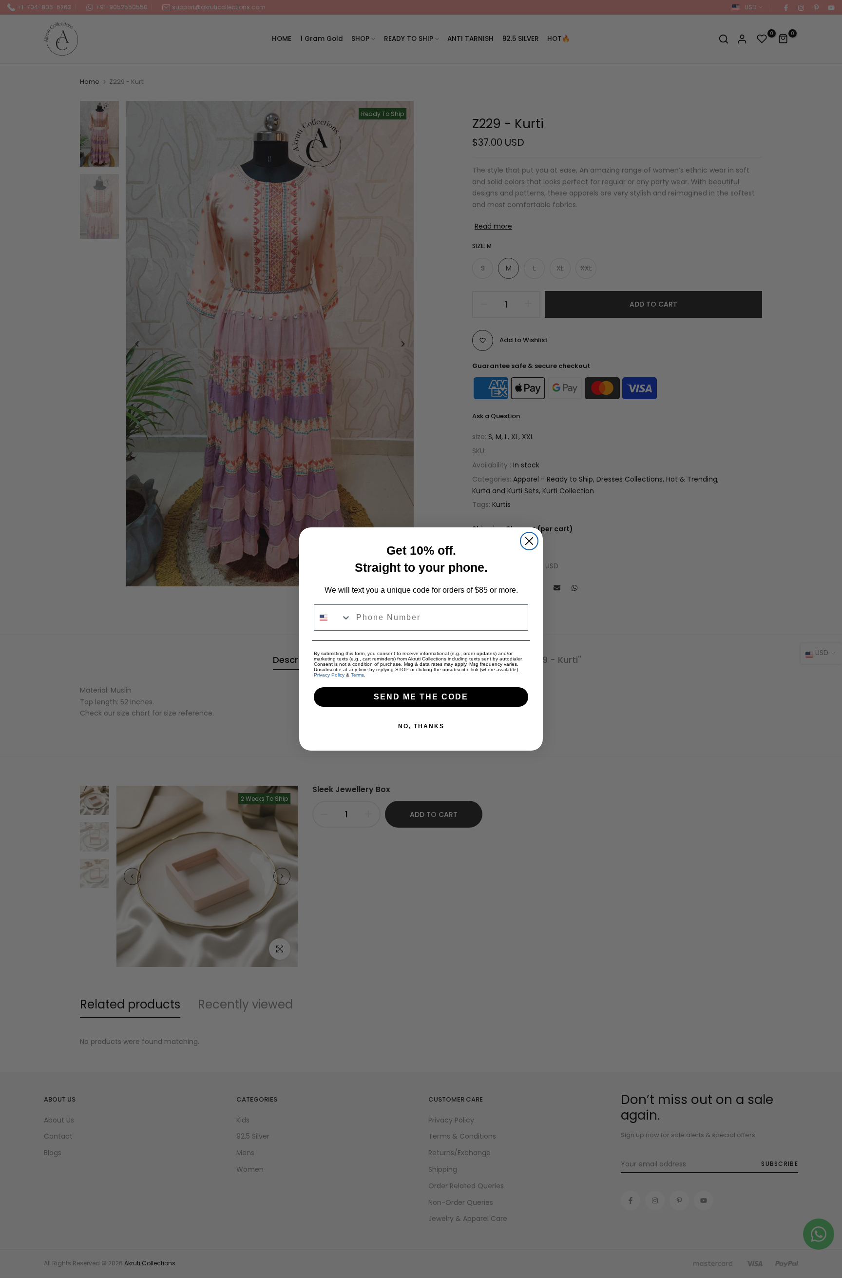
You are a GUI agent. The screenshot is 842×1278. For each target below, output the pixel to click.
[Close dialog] (529, 541)
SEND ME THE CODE (421, 697)
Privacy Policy (329, 675)
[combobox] (332, 617)
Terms (357, 675)
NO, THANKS (421, 726)
